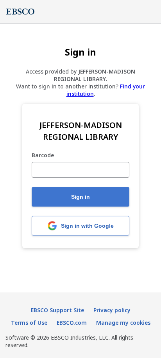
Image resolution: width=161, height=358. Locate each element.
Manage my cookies (123, 322)
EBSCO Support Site (57, 310)
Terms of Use (29, 322)
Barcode (43, 155)
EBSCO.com (72, 322)
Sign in (80, 197)
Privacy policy (112, 310)
